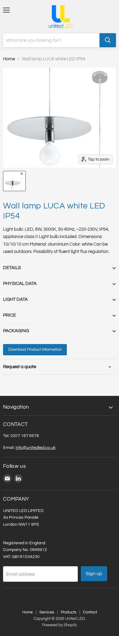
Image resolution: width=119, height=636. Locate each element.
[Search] (107, 40)
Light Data (15, 299)
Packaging (16, 331)
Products (68, 612)
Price (9, 315)
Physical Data (20, 283)
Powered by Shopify (59, 625)
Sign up (94, 573)
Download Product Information (35, 349)
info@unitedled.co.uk (36, 447)
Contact (90, 612)
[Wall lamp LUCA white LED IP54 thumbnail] (14, 181)
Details (12, 267)
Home (9, 59)
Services (46, 612)
